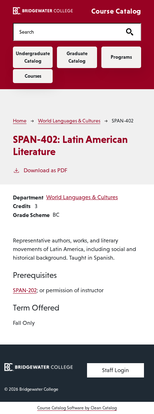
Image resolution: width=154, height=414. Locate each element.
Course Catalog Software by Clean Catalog (77, 407)
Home (20, 121)
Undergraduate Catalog (33, 57)
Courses (33, 76)
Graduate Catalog (77, 57)
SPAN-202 (25, 290)
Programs (121, 57)
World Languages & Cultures (69, 121)
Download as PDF (45, 170)
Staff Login (115, 370)
